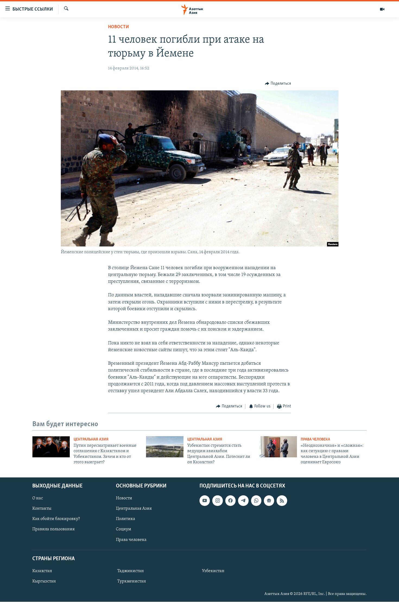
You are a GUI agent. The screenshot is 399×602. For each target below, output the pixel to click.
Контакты (41, 509)
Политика (125, 519)
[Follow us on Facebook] (230, 501)
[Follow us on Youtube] (204, 501)
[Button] (278, 83)
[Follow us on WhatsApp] (256, 501)
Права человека (315, 440)
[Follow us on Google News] (269, 501)
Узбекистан (213, 571)
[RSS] (282, 501)
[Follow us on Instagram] (217, 501)
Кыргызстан (44, 581)
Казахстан (42, 571)
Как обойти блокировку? (56, 519)
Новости (118, 27)
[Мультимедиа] (382, 9)
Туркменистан (131, 581)
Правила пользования (53, 529)
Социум (123, 529)
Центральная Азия (91, 440)
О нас (37, 498)
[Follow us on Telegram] (243, 501)
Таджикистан (130, 571)
